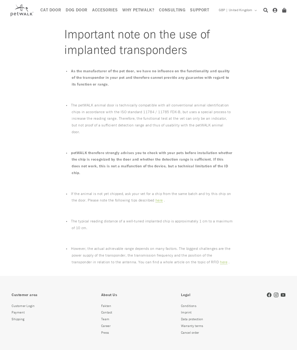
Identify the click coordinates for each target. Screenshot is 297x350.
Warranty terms (192, 326)
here (159, 200)
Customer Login (23, 306)
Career (106, 326)
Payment (18, 312)
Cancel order (190, 332)
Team (105, 319)
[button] (105, 10)
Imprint (186, 312)
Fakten (106, 306)
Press (105, 332)
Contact (106, 312)
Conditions (189, 306)
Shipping (18, 319)
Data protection (192, 319)
